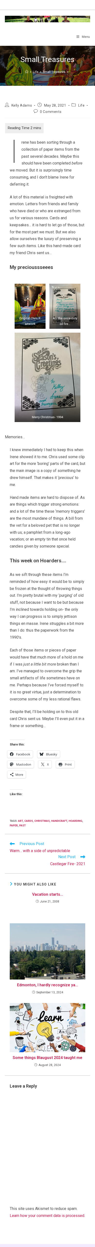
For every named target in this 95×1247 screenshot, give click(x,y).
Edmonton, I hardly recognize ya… (47, 985)
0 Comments (50, 112)
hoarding (75, 821)
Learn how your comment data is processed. (47, 1215)
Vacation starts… (47, 894)
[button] (30, 306)
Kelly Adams (21, 105)
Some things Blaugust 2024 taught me (47, 1057)
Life (81, 105)
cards (28, 821)
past (22, 825)
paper (14, 825)
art (20, 821)
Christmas (42, 821)
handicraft (59, 821)
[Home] (26, 72)
